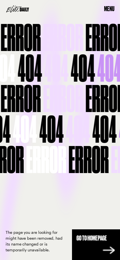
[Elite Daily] (18, 9)
